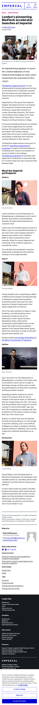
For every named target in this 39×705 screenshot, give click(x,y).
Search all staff (7, 639)
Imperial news (13, 13)
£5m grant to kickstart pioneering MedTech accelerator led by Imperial (16, 558)
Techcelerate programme (11, 156)
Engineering (6, 619)
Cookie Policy (23, 685)
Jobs (3, 606)
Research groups (7, 637)
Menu (35, 7)
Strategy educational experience (12, 586)
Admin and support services (11, 633)
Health (4, 573)
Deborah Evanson (9, 27)
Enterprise (5, 580)
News (4, 13)
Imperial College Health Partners (12, 650)
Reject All (19, 695)
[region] (19, 687)
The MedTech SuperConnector (13, 86)
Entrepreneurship (7, 583)
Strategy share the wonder (11, 589)
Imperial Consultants (8, 654)
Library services (7, 608)
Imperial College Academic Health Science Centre (18, 648)
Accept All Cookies (19, 701)
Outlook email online (8, 610)
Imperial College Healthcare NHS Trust (14, 652)
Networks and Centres (9, 635)
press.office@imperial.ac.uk (16, 538)
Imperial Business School (10, 625)
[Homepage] (13, 5)
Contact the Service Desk (10, 604)
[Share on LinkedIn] (6, 549)
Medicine (5, 621)
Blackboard (5, 602)
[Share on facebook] (3, 549)
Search (28, 7)
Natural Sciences (7, 623)
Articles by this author (10, 540)
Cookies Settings (19, 689)
